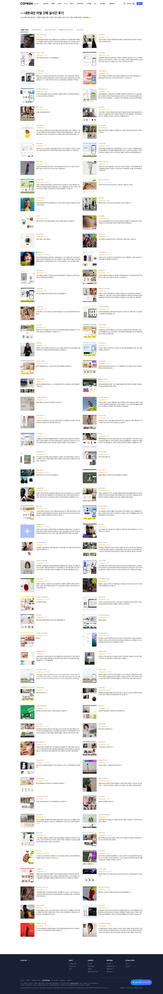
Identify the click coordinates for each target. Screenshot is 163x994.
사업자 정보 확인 (74, 983)
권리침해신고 (63, 980)
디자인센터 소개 (73, 964)
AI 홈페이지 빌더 (111, 966)
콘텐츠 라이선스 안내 (93, 972)
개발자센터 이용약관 (35, 980)
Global (127, 966)
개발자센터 (109, 969)
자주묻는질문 (91, 966)
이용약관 (28, 980)
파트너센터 (109, 972)
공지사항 (90, 964)
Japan (127, 964)
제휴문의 (69, 980)
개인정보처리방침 (46, 980)
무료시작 (140, 3)
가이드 (70, 969)
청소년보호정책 (54, 980)
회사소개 (22, 980)
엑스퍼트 (102, 3)
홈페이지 (111, 3)
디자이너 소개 (72, 966)
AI (142, 982)
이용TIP (90, 969)
